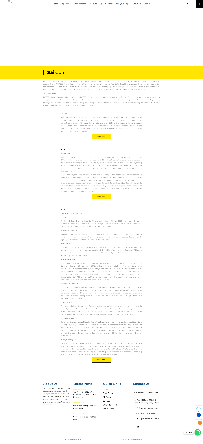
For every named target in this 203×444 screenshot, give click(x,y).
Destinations (80, 3)
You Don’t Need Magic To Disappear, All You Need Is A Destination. (84, 394)
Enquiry (147, 3)
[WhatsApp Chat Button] (198, 432)
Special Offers (106, 3)
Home (55, 3)
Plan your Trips (123, 3)
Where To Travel (110, 405)
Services (106, 401)
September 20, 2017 (79, 389)
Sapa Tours (66, 3)
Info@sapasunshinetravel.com (131, 439)
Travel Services (109, 409)
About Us (136, 3)
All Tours (93, 3)
